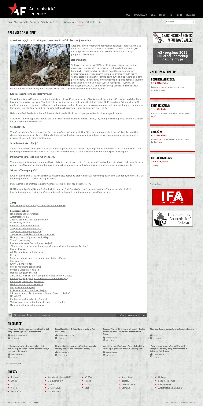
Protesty (44, 21)
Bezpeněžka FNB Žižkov (163, 79)
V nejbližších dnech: (163, 72)
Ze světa (24, 21)
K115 (87, 384)
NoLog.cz (162, 377)
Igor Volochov (17, 260)
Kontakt (162, 14)
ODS (13, 384)
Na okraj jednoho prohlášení (24, 213)
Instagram (190, 14)
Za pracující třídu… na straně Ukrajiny (29, 219)
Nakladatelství (140, 14)
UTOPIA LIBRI (54, 387)
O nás (153, 14)
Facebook (184, 402)
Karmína (125, 387)
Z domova (34, 21)
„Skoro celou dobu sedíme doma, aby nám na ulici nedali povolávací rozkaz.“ (49, 246)
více (163, 90)
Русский (97, 21)
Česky (80, 21)
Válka (143, 315)
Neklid (88, 380)
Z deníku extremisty (20, 240)
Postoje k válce (17, 248)
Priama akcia (164, 384)
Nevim (14, 387)
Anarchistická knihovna (170, 387)
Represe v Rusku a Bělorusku (25, 225)
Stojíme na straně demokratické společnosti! (32, 234)
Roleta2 (125, 380)
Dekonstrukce (128, 384)
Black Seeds (127, 377)
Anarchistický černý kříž (59, 377)
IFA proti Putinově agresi (22, 287)
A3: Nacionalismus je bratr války (26, 251)
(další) (52, 21)
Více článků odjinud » (14, 363)
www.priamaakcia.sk (19, 335)
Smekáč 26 (156, 132)
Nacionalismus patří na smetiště (26, 284)
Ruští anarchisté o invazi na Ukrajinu (28, 290)
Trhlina (14, 377)
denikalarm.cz (111, 337)
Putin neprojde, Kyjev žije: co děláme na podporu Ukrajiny (39, 278)
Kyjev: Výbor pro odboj (21, 263)
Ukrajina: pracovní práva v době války (29, 237)
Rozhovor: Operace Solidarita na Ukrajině (31, 243)
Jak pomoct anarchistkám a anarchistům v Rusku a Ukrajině (40, 293)
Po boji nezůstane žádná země (25, 266)
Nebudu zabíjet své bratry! (23, 272)
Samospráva (132, 315)
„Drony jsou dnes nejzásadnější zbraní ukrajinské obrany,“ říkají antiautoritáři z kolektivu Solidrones (168, 349)
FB (171, 14)
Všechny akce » (155, 184)
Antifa (51, 384)
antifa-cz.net (158, 335)
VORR (14, 380)
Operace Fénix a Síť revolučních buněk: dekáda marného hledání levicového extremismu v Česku (124, 331)
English (88, 21)
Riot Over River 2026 (161, 158)
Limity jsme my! (55, 380)
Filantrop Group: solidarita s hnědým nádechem (172, 329)
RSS (167, 402)
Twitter (179, 14)
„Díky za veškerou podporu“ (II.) (25, 228)
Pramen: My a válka (20, 222)
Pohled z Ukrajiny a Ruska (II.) (25, 269)
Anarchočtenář (55, 391)
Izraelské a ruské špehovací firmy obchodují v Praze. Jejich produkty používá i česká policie (123, 347)
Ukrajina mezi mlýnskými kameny (27, 304)
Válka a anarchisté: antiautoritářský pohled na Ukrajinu (37, 302)
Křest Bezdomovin (160, 105)
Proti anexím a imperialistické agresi (28, 299)
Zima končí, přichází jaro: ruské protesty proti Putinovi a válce (41, 275)
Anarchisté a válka (19, 216)
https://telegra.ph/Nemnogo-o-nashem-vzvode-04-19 (38, 205)
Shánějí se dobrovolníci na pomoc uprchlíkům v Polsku (38, 257)
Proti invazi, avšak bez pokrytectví (27, 281)
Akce (128, 14)
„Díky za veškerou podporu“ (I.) (25, 231)
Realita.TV (16, 391)
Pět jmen (14, 254)
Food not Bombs (166, 380)
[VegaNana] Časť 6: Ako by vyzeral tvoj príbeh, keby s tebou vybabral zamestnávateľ (29, 330)
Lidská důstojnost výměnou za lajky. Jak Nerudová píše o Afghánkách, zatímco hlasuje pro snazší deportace (28, 349)
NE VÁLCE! (15, 296)
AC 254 (88, 377)
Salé (87, 387)
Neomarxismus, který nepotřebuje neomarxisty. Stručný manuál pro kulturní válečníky (76, 347)
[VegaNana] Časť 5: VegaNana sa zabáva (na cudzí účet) (75, 330)
